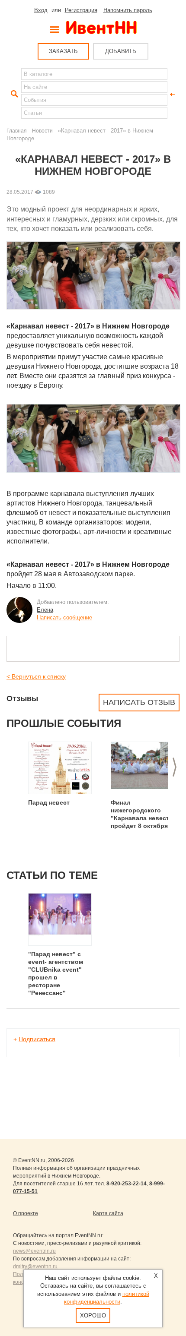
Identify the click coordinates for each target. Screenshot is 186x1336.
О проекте (25, 1213)
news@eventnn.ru (34, 1251)
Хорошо (93, 1315)
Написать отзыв (139, 702)
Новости (42, 130)
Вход (41, 10)
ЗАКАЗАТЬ (63, 51)
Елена (45, 609)
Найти (13, 94)
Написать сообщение (64, 617)
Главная (16, 130)
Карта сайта (108, 1213)
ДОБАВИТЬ (120, 51)
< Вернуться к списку (36, 676)
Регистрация (81, 10)
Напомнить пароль (127, 10)
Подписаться (37, 1039)
